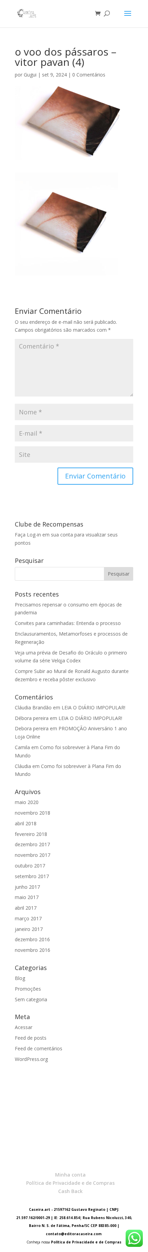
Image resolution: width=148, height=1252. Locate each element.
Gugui (30, 74)
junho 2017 (27, 887)
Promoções (28, 988)
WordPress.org (31, 1059)
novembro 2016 (32, 950)
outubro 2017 (30, 865)
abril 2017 (25, 908)
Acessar (23, 1027)
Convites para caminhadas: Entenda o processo (68, 623)
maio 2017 (27, 897)
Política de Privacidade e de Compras (70, 1183)
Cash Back (70, 1191)
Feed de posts (30, 1038)
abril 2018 (25, 823)
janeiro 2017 (29, 929)
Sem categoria (31, 999)
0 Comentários (88, 74)
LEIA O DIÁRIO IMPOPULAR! (93, 707)
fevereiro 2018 (31, 834)
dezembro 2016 (32, 939)
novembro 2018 (32, 813)
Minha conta (70, 1174)
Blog (20, 978)
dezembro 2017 (32, 844)
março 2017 (28, 918)
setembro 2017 (32, 876)
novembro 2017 (32, 855)
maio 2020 (27, 802)
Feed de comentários (38, 1048)
